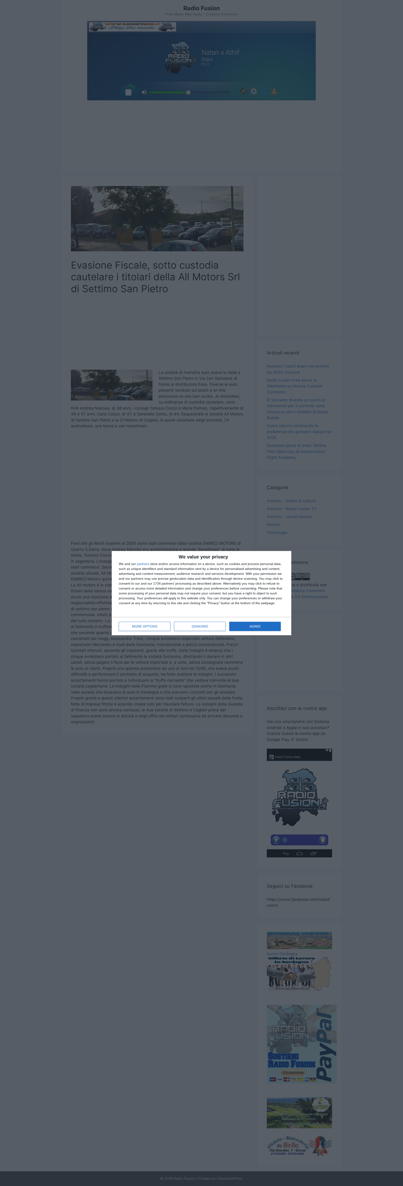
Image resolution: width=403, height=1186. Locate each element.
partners (143, 563)
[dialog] (201, 593)
